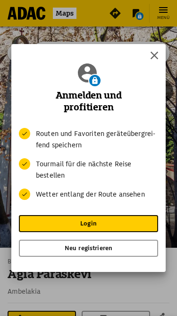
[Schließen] (154, 55)
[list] (88, 164)
